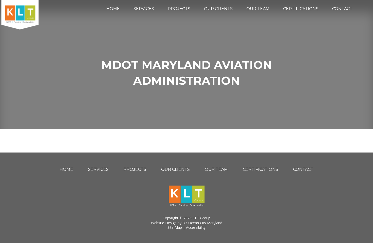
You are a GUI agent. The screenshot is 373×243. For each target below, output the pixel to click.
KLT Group (201, 218)
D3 (184, 222)
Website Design (164, 222)
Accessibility (196, 227)
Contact (342, 8)
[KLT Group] (20, 14)
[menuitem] (113, 9)
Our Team (257, 8)
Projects (179, 8)
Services (143, 8)
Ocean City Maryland (205, 222)
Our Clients (218, 8)
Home (113, 8)
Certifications (300, 8)
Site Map (174, 227)
